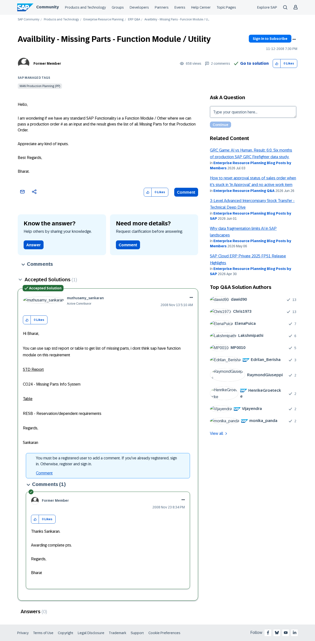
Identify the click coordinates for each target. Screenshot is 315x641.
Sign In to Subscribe (270, 39)
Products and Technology (85, 7)
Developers (139, 7)
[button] (277, 63)
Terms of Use (43, 633)
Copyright (65, 633)
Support (137, 633)
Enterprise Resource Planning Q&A (244, 191)
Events (179, 7)
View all (216, 433)
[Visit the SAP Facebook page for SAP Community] (268, 633)
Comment (186, 192)
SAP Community (28, 19)
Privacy (23, 633)
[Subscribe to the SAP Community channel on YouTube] (286, 633)
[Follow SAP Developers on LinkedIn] (295, 633)
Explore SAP (267, 7)
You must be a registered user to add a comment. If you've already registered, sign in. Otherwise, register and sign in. (106, 461)
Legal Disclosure (91, 633)
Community (47, 7)
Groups (118, 7)
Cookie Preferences (164, 633)
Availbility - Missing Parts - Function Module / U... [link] (176, 19)
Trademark (117, 633)
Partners (162, 7)
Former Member (47, 63)
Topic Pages (226, 7)
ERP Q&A (134, 19)
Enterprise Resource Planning (103, 19)
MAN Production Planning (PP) (40, 86)
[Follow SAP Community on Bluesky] (277, 633)
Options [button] (294, 39)
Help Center (201, 7)
